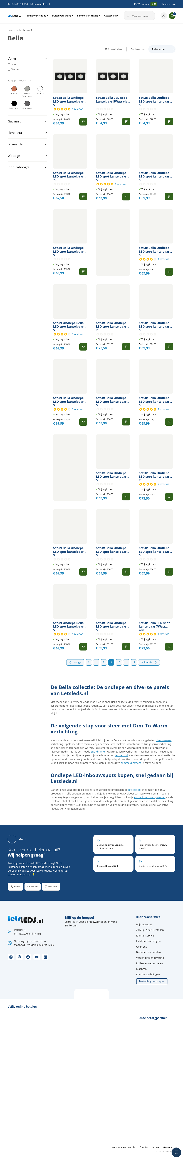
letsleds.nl (134, 789)
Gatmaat (14, 121)
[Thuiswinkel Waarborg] (34, 1139)
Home (11, 30)
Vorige (77, 662)
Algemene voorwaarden (124, 1146)
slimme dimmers (131, 763)
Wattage (14, 156)
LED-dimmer (98, 751)
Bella (18, 30)
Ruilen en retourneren (149, 963)
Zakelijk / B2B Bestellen (150, 930)
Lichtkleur (15, 133)
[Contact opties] (176, 1152)
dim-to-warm (164, 740)
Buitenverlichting (61, 15)
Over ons (141, 946)
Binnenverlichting (36, 15)
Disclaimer (168, 1146)
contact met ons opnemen (149, 797)
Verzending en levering (150, 957)
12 (133, 662)
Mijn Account (144, 924)
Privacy (155, 1146)
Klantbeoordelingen (148, 974)
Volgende (146, 662)
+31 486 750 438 (19, 4)
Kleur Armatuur (19, 81)
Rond (14, 64)
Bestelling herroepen (152, 981)
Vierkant (15, 69)
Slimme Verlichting (87, 15)
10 (118, 662)
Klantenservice (168, 4)
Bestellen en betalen (148, 952)
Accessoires (110, 15)
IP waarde (15, 144)
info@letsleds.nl (42, 4)
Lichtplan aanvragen (148, 941)
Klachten (141, 969)
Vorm (12, 58)
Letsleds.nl (121, 755)
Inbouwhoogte (18, 167)
